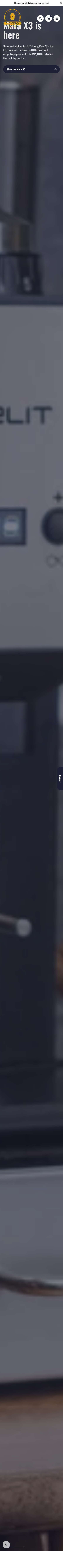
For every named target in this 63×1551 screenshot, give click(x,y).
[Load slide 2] (19, 1547)
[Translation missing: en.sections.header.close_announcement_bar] (60, 2)
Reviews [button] (60, 778)
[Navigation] (56, 18)
